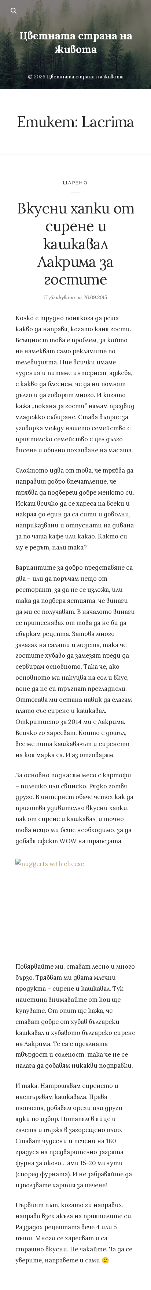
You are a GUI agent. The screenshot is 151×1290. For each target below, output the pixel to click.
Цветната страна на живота (75, 42)
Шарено (75, 182)
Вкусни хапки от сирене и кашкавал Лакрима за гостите (75, 244)
